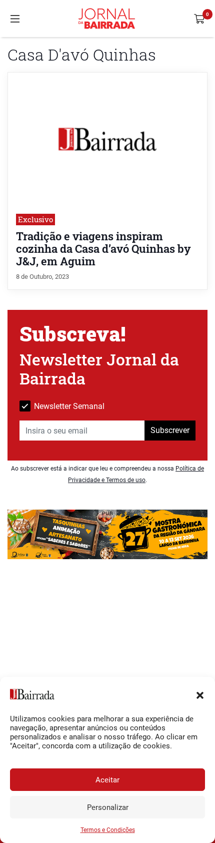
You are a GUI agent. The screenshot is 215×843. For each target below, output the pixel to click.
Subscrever (170, 430)
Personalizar (107, 807)
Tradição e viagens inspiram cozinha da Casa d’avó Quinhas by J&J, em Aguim (103, 248)
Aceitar (108, 779)
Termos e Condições (107, 829)
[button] (200, 694)
